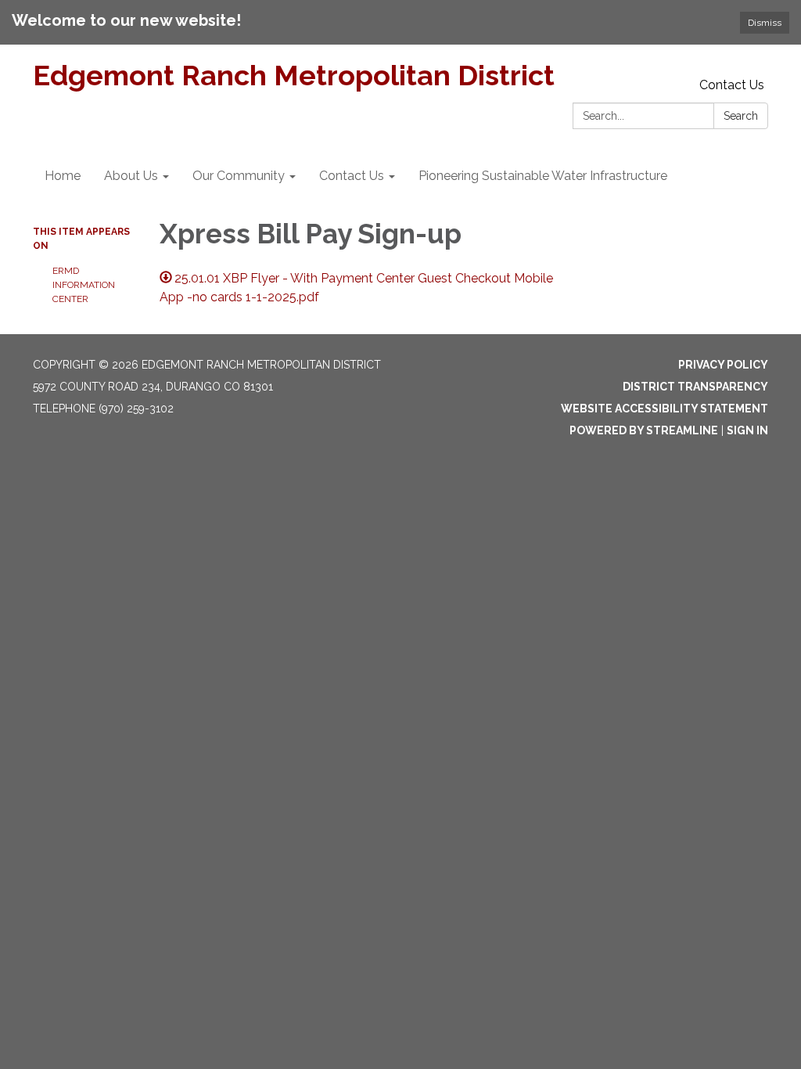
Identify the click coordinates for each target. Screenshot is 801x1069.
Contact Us (731, 84)
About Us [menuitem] (131, 175)
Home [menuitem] (63, 175)
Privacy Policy (723, 364)
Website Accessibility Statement (664, 408)
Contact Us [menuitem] (351, 175)
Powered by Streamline (643, 430)
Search (741, 116)
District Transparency (695, 386)
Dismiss (764, 22)
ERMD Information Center (83, 284)
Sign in (747, 430)
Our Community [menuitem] (238, 175)
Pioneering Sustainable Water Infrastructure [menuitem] (542, 175)
